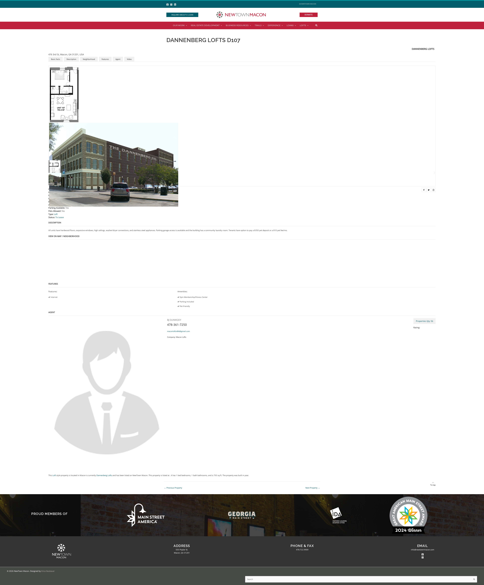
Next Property (312, 487)
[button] (182, 15)
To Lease (59, 217)
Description (71, 59)
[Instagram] (171, 4)
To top (433, 485)
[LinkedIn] (175, 4)
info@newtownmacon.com (422, 549)
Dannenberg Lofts (423, 48)
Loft (56, 214)
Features (105, 59)
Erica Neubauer (48, 571)
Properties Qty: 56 (424, 321)
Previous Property (173, 487)
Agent (117, 59)
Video (129, 59)
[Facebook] (167, 4)
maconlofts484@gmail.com (178, 331)
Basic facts (55, 59)
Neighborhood (89, 59)
